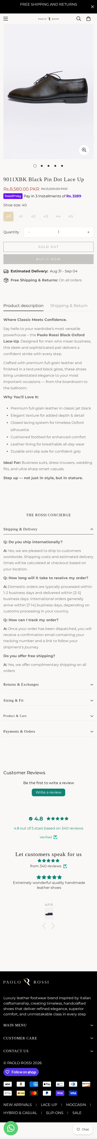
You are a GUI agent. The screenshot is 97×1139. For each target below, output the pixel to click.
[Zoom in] (84, 150)
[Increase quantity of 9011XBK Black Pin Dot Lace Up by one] (88, 232)
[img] (48, 860)
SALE (77, 1113)
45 (72, 217)
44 (59, 217)
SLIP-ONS (54, 1113)
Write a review (48, 792)
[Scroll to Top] (88, 1115)
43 (47, 217)
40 (10, 217)
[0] (88, 18)
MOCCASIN (76, 1105)
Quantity (11, 232)
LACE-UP (49, 1105)
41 (22, 217)
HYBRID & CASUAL (20, 1113)
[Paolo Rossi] (48, 19)
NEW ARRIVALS (17, 1105)
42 (34, 217)
